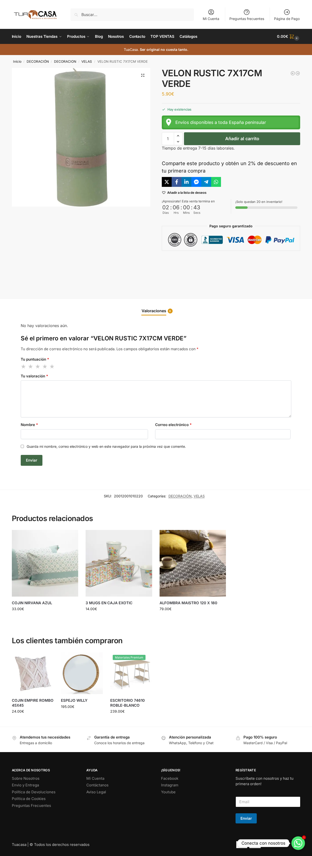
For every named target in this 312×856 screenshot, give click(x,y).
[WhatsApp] (216, 182)
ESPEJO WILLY (74, 700)
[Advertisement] (231, 271)
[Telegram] (206, 182)
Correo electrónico (173, 424)
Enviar (246, 818)
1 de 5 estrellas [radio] (24, 367)
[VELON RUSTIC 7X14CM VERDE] (292, 73)
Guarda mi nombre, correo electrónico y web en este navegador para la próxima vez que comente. (106, 446)
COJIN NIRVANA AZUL (32, 603)
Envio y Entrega (25, 785)
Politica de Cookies (29, 798)
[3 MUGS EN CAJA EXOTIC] (119, 563)
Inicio (17, 61)
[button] (288, 36)
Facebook (169, 778)
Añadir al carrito (242, 138)
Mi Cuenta (211, 19)
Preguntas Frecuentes (31, 805)
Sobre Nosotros (25, 778)
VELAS (86, 61)
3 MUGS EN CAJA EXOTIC (109, 603)
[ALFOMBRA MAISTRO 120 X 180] (193, 563)
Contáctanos (97, 785)
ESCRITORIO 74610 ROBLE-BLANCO (127, 703)
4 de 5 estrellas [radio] (45, 367)
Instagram (169, 785)
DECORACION (65, 61)
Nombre (29, 424)
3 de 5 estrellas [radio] (38, 367)
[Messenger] (196, 182)
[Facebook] (177, 182)
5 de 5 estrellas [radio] (52, 367)
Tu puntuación (35, 359)
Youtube (168, 792)
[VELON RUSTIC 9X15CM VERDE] (297, 73)
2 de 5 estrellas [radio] (31, 367)
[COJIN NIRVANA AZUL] (45, 563)
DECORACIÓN (38, 61)
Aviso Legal (96, 792)
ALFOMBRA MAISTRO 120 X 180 (188, 603)
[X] (167, 182)
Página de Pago (287, 19)
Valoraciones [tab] (156, 310)
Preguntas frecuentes (246, 19)
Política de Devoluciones (33, 792)
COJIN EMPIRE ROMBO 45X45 (33, 703)
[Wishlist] (70, 537)
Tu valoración (34, 376)
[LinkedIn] (186, 182)
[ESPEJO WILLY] (82, 673)
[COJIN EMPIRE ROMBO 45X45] (33, 673)
